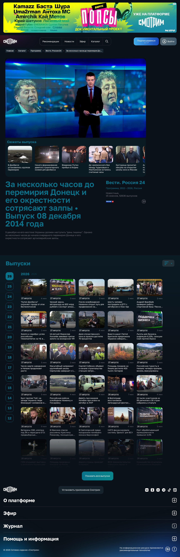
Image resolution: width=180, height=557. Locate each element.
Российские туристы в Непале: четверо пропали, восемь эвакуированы (149, 368)
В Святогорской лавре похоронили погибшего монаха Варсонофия (90, 432)
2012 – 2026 (126, 188)
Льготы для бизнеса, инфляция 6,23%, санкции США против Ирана (149, 336)
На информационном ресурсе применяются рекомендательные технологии (141, 549)
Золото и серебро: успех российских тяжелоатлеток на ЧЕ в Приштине (33, 337)
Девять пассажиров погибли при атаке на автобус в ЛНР (89, 400)
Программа (36, 51)
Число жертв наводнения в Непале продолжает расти (33, 368)
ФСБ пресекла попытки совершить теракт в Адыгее (119, 464)
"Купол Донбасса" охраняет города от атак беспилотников (33, 304)
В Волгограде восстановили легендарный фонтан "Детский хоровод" (118, 401)
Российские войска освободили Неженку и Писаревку (61, 400)
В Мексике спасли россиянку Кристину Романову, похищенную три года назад (61, 433)
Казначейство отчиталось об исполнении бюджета (149, 463)
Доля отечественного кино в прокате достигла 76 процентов (91, 336)
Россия (138, 188)
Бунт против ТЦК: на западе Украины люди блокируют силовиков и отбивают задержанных (32, 401)
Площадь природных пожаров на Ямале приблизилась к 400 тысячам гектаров (60, 465)
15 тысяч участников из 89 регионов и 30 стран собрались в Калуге (148, 400)
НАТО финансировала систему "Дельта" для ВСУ (120, 431)
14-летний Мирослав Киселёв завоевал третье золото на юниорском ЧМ (62, 336)
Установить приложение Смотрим (81, 489)
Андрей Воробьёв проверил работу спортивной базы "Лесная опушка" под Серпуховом (149, 305)
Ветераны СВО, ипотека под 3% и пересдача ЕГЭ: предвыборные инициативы (33, 433)
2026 (34, 273)
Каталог (22, 51)
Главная (10, 51)
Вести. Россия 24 (53, 51)
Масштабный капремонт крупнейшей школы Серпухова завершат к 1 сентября (62, 369)
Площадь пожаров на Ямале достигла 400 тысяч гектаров (118, 368)
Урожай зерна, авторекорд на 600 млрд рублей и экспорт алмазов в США (63, 305)
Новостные (112, 193)
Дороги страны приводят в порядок (91, 463)
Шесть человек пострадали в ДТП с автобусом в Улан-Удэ (118, 304)
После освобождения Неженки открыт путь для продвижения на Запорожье (91, 305)
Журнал (12, 526)
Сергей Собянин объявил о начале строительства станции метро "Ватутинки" (91, 369)
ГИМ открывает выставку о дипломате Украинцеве (33, 463)
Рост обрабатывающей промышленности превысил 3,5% (148, 432)
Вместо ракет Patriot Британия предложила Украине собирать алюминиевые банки (119, 337)
